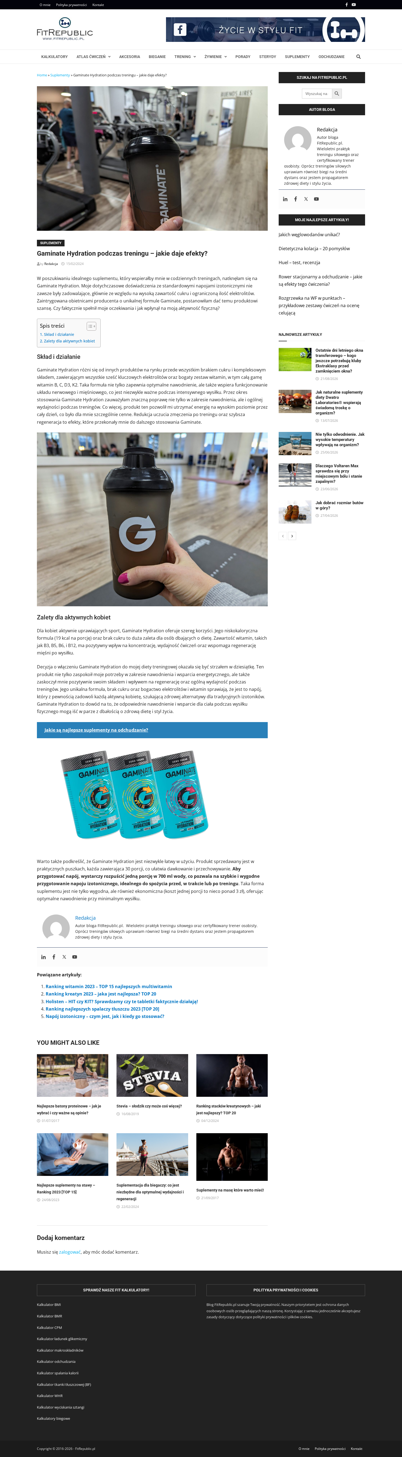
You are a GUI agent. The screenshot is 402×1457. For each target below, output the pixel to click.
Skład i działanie (59, 334)
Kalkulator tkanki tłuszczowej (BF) (64, 1384)
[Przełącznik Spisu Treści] (89, 326)
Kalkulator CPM (49, 1327)
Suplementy (297, 56)
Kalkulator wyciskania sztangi (60, 1407)
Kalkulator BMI (49, 1304)
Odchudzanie (332, 56)
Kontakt (98, 4)
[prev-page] (283, 536)
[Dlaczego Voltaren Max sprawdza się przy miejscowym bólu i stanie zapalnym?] (295, 467)
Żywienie (213, 56)
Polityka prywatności (71, 4)
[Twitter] (64, 957)
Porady (242, 56)
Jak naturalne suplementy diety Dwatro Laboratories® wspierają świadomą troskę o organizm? (339, 403)
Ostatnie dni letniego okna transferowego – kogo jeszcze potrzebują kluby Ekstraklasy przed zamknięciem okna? (339, 361)
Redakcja (51, 263)
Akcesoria (129, 56)
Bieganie (157, 56)
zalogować (70, 1252)
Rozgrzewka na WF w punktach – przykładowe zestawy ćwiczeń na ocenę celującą (319, 305)
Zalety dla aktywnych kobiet (69, 341)
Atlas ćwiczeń (91, 56)
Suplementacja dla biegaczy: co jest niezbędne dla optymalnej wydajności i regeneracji (150, 1192)
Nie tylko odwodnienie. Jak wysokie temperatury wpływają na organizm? (340, 439)
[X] (362, 4)
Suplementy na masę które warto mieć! (230, 1190)
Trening (182, 56)
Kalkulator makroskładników (60, 1350)
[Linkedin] (43, 957)
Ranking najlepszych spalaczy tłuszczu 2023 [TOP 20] (102, 1009)
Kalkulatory (54, 56)
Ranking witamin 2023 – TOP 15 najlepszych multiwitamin (109, 986)
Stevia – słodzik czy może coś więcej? (149, 1106)
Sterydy (267, 56)
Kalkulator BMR (49, 1316)
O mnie (45, 4)
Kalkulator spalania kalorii (57, 1373)
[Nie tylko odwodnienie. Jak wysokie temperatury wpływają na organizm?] (295, 435)
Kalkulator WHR (50, 1395)
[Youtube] (354, 4)
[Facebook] (347, 4)
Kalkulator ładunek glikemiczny (62, 1338)
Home (42, 75)
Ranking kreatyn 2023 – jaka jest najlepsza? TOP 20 (101, 994)
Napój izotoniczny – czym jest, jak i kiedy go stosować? (105, 1016)
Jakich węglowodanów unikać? (309, 235)
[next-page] (292, 536)
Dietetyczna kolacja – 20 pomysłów (314, 249)
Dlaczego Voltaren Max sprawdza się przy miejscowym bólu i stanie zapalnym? (339, 473)
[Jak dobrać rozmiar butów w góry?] (295, 504)
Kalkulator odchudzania (56, 1361)
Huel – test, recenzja (299, 262)
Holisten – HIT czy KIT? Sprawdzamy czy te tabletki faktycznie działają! (122, 1002)
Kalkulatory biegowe (53, 1418)
